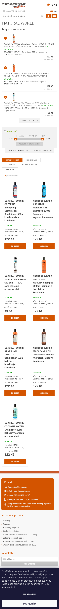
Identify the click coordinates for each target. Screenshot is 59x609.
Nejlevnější (31, 160)
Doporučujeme (12, 160)
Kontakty (6, 521)
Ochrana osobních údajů (13, 538)
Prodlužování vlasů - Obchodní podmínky (20, 534)
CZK (51, 11)
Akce (21, 136)
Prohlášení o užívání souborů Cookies (19, 541)
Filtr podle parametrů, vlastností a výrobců (28, 150)
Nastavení (29, 594)
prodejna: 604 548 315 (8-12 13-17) (22, 499)
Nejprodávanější (29, 165)
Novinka (33, 136)
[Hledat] (42, 16)
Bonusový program (11, 527)
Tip (43, 136)
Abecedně (10, 170)
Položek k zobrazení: (29, 144)
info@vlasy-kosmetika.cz (18, 491)
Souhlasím (29, 603)
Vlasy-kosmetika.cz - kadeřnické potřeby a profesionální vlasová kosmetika (29, 504)
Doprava (6, 524)
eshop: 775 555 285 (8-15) (18, 495)
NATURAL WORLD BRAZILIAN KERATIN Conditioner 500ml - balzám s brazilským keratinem (29, 47)
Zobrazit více (28, 121)
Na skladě (12, 131)
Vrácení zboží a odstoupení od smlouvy (19, 545)
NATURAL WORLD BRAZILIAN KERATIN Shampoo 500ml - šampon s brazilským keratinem (27, 76)
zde (14, 587)
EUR (55, 11)
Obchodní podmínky (11, 531)
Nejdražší (10, 165)
